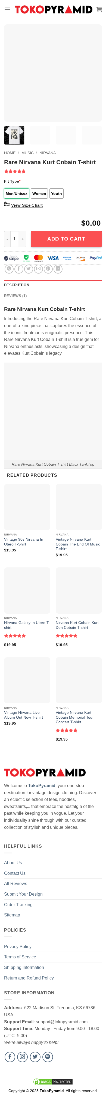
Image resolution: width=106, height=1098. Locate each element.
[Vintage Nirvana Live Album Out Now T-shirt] (27, 680)
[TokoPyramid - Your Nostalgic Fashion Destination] (53, 9)
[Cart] (99, 9)
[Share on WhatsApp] (9, 269)
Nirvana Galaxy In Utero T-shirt (27, 625)
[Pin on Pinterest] (48, 269)
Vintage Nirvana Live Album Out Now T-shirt (23, 715)
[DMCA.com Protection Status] (53, 1081)
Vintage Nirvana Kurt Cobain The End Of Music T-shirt (78, 544)
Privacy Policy (18, 946)
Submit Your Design (23, 894)
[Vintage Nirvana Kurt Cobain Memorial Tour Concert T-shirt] (79, 680)
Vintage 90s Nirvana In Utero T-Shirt (23, 541)
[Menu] (7, 9)
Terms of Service (20, 957)
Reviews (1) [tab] (15, 296)
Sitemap (12, 915)
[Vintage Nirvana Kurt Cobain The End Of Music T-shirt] (79, 507)
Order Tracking (18, 904)
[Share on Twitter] (28, 269)
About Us (13, 862)
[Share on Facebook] (18, 269)
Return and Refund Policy (29, 978)
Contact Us (15, 873)
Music (27, 153)
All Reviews (15, 883)
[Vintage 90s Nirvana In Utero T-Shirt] (27, 507)
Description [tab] (16, 285)
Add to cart (66, 239)
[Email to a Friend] (38, 269)
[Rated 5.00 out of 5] (15, 635)
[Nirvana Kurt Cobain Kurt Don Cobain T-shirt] (79, 590)
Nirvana (47, 153)
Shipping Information (24, 967)
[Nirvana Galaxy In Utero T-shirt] (27, 590)
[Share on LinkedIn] (58, 269)
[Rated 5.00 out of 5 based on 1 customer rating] (53, 171)
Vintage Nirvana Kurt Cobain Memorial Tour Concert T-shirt (75, 717)
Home (9, 153)
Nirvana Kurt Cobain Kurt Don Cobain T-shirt (77, 625)
